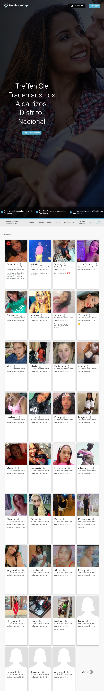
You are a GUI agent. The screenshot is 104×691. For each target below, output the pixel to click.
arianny (34, 315)
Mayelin (83, 417)
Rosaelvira (84, 519)
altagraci (12, 621)
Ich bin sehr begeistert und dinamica (39, 274)
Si (7, 630)
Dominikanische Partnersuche (12, 223)
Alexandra (12, 315)
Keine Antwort (59, 630)
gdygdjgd (59, 672)
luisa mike (60, 468)
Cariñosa (81, 528)
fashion (58, 621)
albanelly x (84, 468)
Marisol (11, 468)
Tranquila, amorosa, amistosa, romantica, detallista (61, 325)
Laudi (33, 621)
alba (9, 366)
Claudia (11, 519)
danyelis (35, 672)
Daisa (57, 519)
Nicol (81, 621)
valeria (34, 264)
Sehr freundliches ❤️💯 (62, 273)
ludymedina (13, 570)
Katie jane (60, 366)
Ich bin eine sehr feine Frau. (16, 528)
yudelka (34, 570)
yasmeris (35, 468)
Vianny (58, 264)
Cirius (33, 519)
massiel (11, 672)
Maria (33, 366)
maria (81, 366)
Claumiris (12, 264)
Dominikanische (44, 223)
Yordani (82, 315)
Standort (67, 223)
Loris (33, 417)
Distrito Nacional (82, 223)
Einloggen (95, 6)
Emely (81, 570)
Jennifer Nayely (86, 264)
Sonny (58, 315)
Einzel (57, 223)
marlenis (12, 417)
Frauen (31, 223)
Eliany (57, 417)
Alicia (57, 570)
